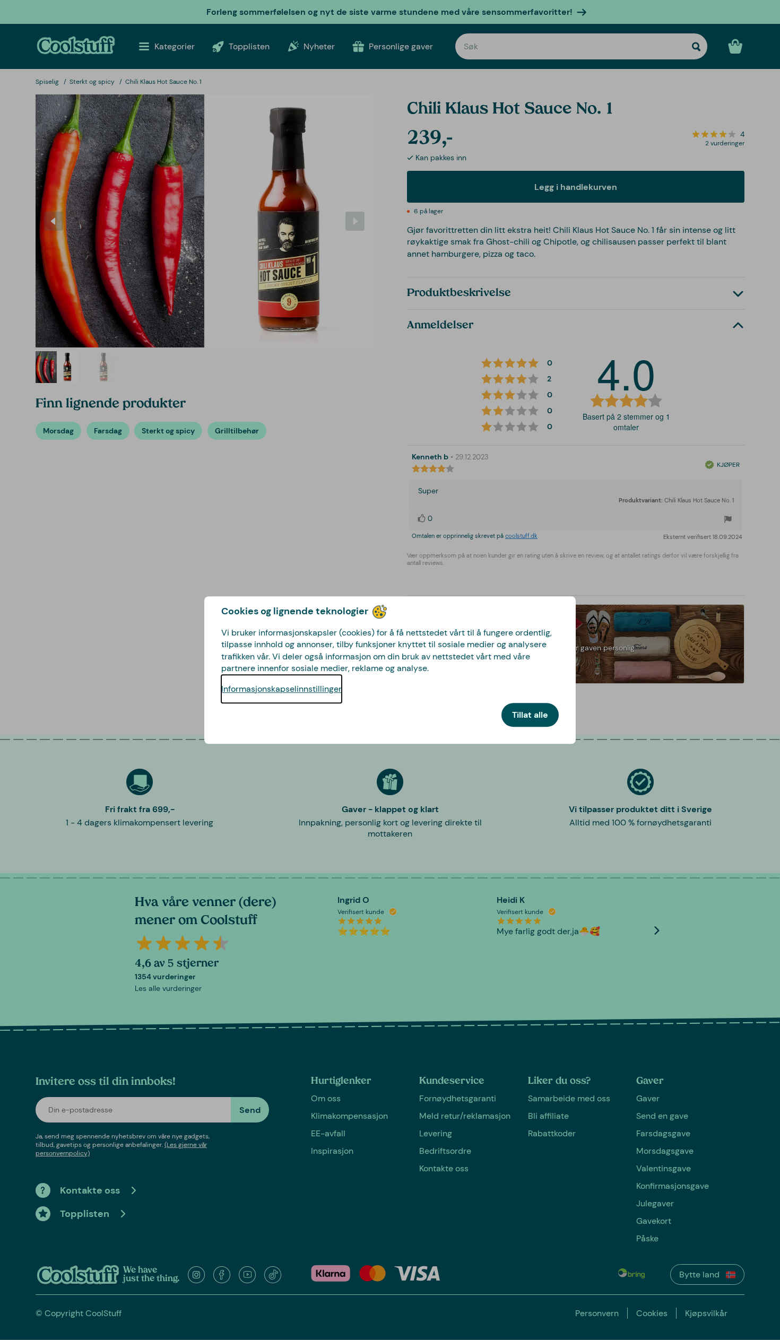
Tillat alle (530, 714)
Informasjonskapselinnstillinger (281, 688)
